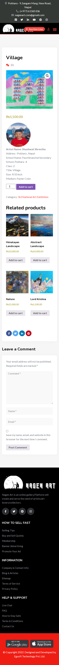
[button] (47, 76)
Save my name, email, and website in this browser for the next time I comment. (28, 437)
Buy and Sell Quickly (13, 535)
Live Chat (7, 605)
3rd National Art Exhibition (33, 196)
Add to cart (26, 186)
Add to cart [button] (16, 260)
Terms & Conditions (12, 621)
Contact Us (8, 626)
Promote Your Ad (11, 551)
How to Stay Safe (11, 615)
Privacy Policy (10, 588)
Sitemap (6, 578)
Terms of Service (11, 583)
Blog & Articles (10, 573)
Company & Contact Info (15, 567)
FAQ (4, 610)
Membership (8, 540)
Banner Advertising (12, 546)
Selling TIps (8, 530)
